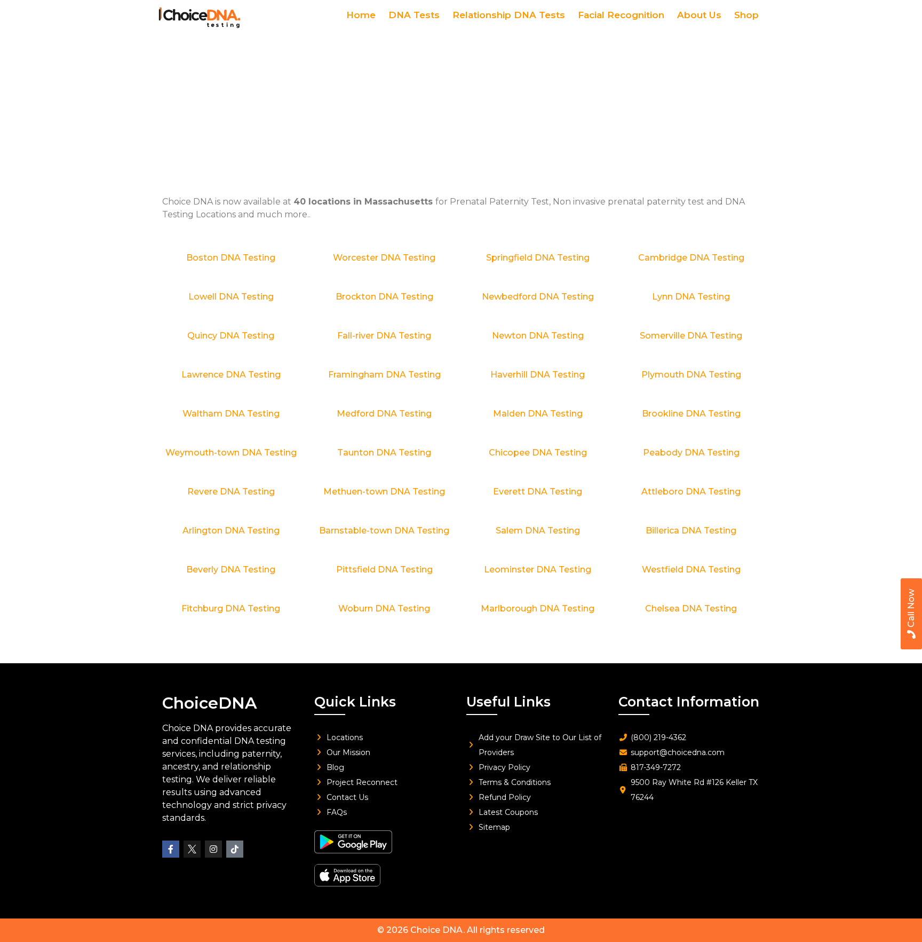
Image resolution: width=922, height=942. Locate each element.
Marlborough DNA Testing (537, 608)
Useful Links (508, 702)
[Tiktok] (234, 849)
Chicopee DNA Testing (538, 453)
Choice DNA (436, 930)
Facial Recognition (621, 15)
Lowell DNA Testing (231, 297)
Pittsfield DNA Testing (384, 569)
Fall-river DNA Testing (384, 336)
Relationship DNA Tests (508, 15)
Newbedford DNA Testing (538, 297)
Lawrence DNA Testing (231, 375)
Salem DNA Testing (538, 530)
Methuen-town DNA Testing (384, 491)
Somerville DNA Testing (691, 336)
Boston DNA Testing (230, 258)
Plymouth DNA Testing (691, 375)
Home (361, 15)
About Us (699, 15)
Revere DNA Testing (231, 491)
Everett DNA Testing (537, 491)
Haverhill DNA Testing (537, 375)
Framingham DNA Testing (384, 375)
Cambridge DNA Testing (691, 258)
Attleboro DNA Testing (691, 491)
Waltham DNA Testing (231, 414)
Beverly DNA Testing (230, 569)
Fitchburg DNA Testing (230, 608)
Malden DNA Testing (538, 414)
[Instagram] (213, 849)
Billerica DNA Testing (691, 530)
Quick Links (355, 702)
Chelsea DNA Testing (691, 608)
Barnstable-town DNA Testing (384, 530)
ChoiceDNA (209, 703)
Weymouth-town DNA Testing (231, 453)
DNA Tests (414, 15)
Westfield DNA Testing (691, 569)
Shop (746, 15)
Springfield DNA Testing (538, 258)
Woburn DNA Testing (384, 608)
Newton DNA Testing (538, 336)
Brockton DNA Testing (384, 297)
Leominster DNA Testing (537, 569)
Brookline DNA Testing (691, 414)
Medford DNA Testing (384, 414)
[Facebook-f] (170, 849)
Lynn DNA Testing (691, 297)
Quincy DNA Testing (230, 336)
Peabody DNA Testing (691, 453)
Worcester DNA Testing (384, 258)
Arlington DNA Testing (231, 530)
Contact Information (688, 702)
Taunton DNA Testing (384, 453)
